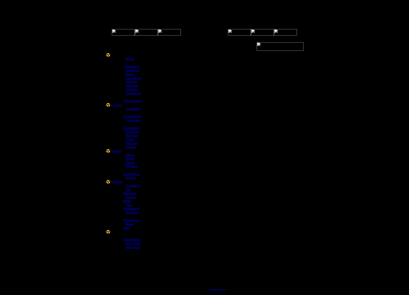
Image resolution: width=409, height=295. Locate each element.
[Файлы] (239, 34)
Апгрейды (133, 78)
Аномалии (133, 93)
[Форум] (146, 34)
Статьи (116, 105)
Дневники (133, 120)
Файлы (116, 151)
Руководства (132, 116)
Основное (133, 109)
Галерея (116, 182)
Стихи (130, 139)
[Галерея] (169, 34)
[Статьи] (262, 34)
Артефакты (131, 66)
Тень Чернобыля (131, 206)
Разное (130, 147)
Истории (132, 135)
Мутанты (132, 70)
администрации (217, 289)
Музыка (131, 166)
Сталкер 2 (133, 185)
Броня (130, 74)
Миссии (131, 82)
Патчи (130, 162)
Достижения (132, 101)
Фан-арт (132, 212)
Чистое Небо (129, 199)
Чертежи (132, 85)
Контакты (133, 247)
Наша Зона (128, 226)
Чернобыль (131, 128)
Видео (130, 158)
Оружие (131, 89)
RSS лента (133, 243)
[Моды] (285, 34)
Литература (131, 174)
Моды (130, 59)
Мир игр (132, 143)
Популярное (132, 239)
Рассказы (132, 131)
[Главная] (123, 34)
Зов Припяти (129, 191)
